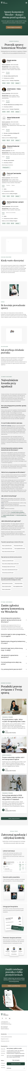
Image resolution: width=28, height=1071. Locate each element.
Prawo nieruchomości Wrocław (8, 551)
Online (3, 72)
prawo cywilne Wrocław (8, 515)
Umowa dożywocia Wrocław (7, 572)
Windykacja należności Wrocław (8, 566)
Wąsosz (13, 185)
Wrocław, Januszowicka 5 (9, 160)
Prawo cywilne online (6, 589)
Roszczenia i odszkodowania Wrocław (10, 569)
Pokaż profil (6, 167)
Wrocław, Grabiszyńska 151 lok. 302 (11, 76)
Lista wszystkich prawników (6, 1036)
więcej (17, 83)
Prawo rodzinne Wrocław (7, 548)
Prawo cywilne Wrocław (7, 545)
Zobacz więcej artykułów (14, 818)
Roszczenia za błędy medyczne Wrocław (10, 563)
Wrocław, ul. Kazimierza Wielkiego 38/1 (11, 133)
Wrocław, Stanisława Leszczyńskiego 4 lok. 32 (13, 104)
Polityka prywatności (5, 1041)
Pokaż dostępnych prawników (14, 27)
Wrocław (8, 72)
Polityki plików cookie (19, 1055)
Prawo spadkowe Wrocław (20, 548)
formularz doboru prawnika (17, 512)
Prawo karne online (18, 583)
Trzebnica (8, 185)
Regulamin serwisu (4, 1038)
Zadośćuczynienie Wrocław (8, 560)
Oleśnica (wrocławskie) (10, 212)
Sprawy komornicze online (7, 583)
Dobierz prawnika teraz (14, 986)
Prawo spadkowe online (18, 586)
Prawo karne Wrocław (18, 545)
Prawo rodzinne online (6, 586)
